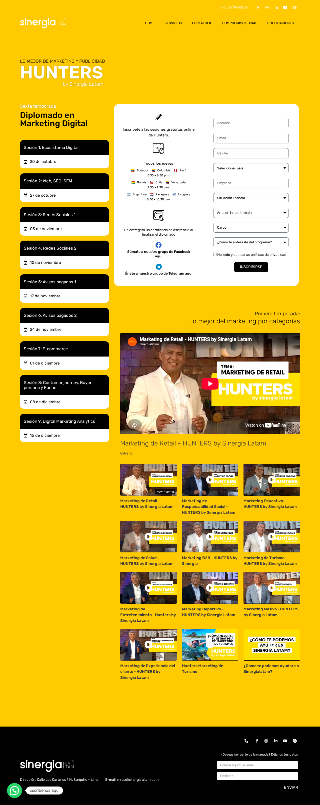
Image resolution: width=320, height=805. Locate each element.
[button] (14, 790)
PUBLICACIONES (280, 23)
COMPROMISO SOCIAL (239, 23)
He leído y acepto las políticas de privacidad (251, 255)
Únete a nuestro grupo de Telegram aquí (158, 273)
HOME (149, 23)
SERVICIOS (173, 23)
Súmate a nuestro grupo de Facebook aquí (158, 254)
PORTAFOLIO (202, 23)
